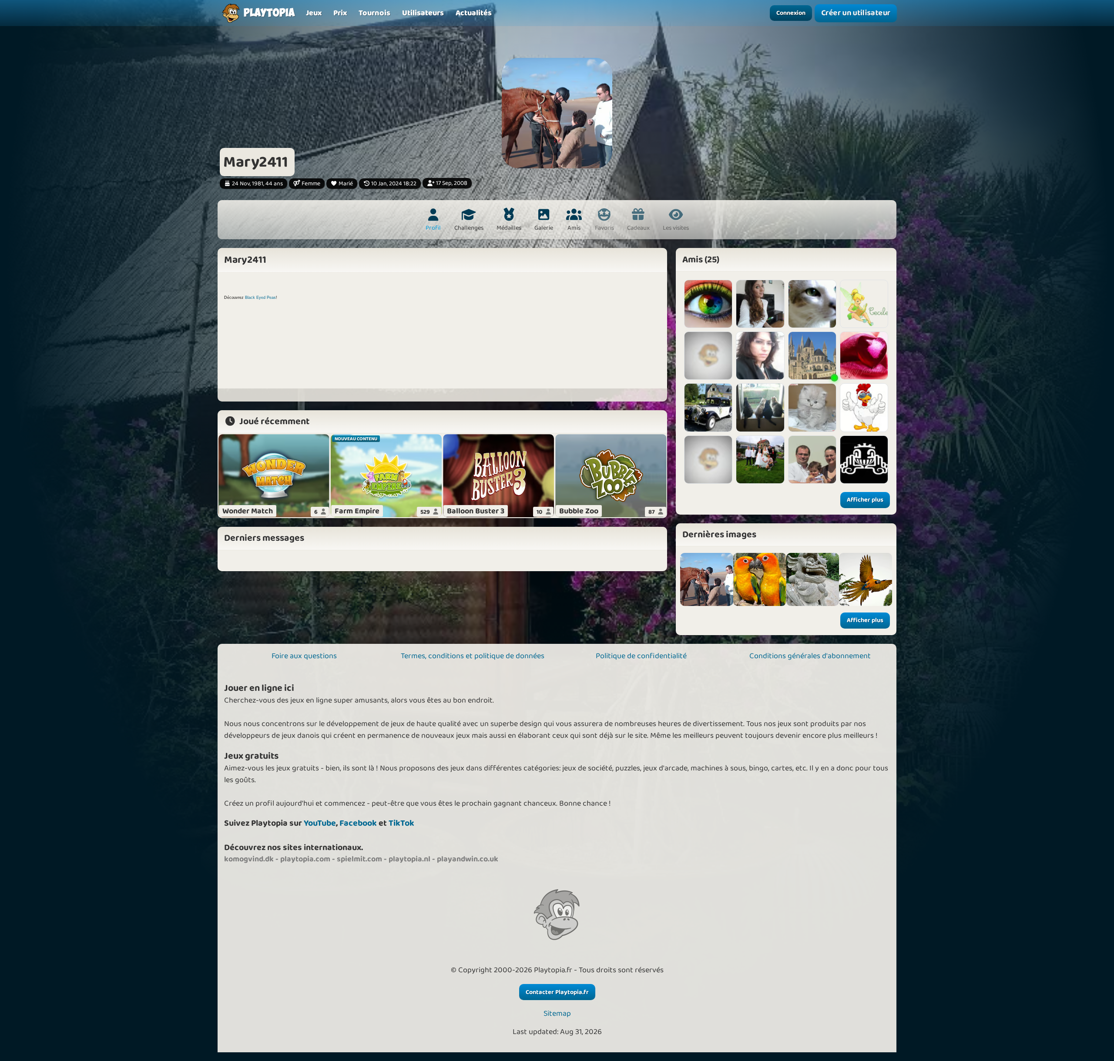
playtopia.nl (409, 859)
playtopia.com (305, 859)
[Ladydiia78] (812, 304)
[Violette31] (812, 407)
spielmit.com (359, 859)
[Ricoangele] (760, 304)
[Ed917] (760, 459)
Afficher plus (865, 500)
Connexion (790, 13)
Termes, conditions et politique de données (472, 656)
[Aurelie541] (760, 407)
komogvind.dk (249, 859)
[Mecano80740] (708, 407)
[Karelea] (864, 407)
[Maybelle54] (760, 356)
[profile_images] (706, 579)
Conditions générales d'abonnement (810, 656)
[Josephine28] (864, 356)
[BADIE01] (812, 356)
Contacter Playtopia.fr (557, 992)
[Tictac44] (708, 459)
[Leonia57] (864, 304)
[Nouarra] (708, 304)
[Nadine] (708, 356)
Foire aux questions (304, 656)
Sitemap (557, 1014)
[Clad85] (812, 459)
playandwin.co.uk (467, 859)
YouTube (320, 823)
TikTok (401, 823)
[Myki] (864, 459)
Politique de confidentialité (641, 656)
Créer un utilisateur (856, 13)
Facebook (358, 823)
